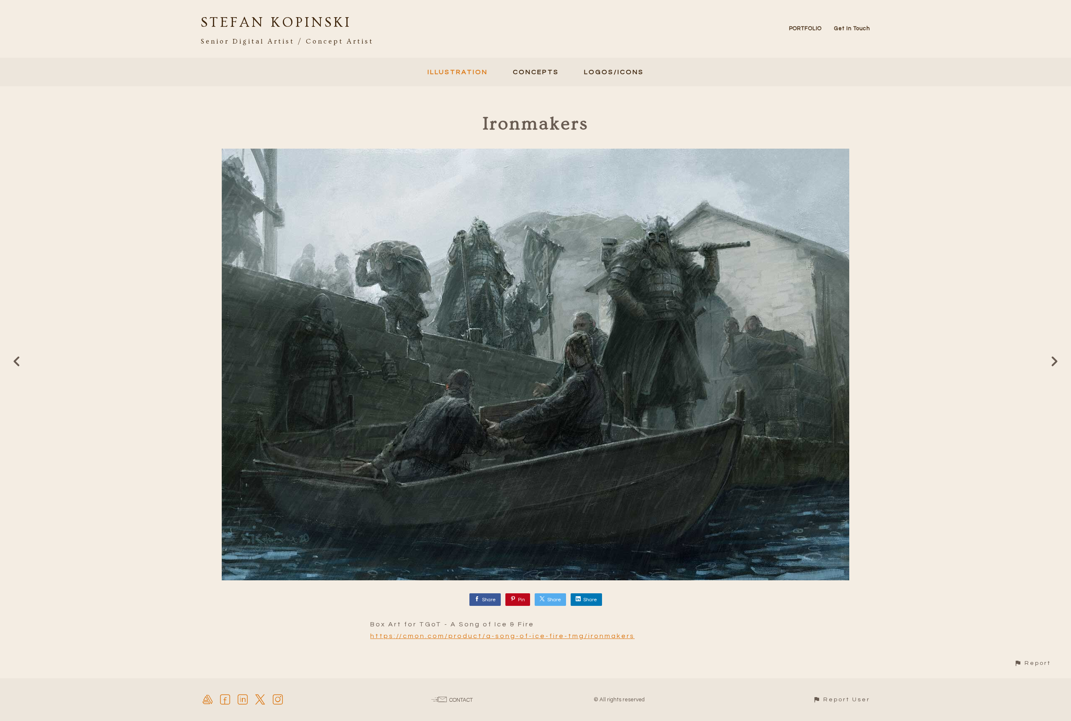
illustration (458, 72)
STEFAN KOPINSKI (276, 23)
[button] (1032, 663)
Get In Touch (852, 28)
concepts (536, 72)
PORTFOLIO (805, 28)
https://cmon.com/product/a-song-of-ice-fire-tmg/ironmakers (502, 636)
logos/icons (614, 72)
